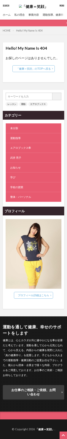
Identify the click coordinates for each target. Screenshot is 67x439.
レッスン (11, 104)
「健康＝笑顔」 (45, 429)
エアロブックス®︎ (20, 147)
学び (12, 177)
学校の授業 (16, 187)
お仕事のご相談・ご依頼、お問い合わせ (33, 392)
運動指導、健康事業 (54, 14)
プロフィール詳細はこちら (33, 295)
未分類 (14, 128)
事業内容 (33, 14)
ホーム (7, 14)
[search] (56, 96)
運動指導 (15, 138)
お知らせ (15, 167)
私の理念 (19, 14)
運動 (23, 104)
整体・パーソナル (20, 196)
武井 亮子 (15, 157)
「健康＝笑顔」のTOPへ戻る (33, 68)
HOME (7, 30)
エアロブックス (38, 104)
